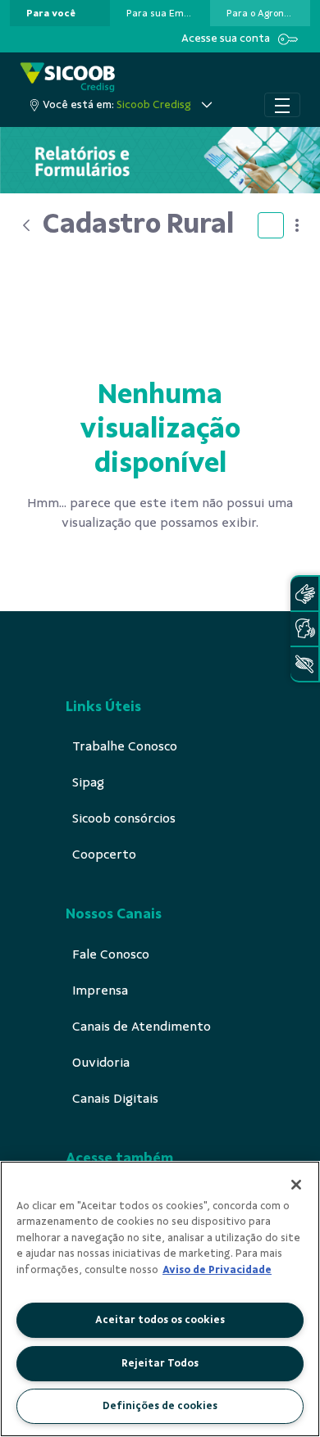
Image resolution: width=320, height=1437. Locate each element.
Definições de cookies (160, 1406)
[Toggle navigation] (282, 105)
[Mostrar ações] (297, 225)
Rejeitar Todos (160, 1363)
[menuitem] (51, 13)
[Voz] (304, 629)
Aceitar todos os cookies (160, 1320)
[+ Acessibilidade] (304, 664)
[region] (160, 1299)
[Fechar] (296, 1185)
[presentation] (60, 13)
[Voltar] (26, 225)
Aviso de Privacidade (217, 1270)
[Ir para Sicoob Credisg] (68, 77)
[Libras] (304, 593)
